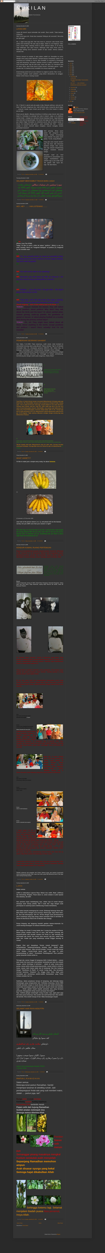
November (73, 87)
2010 (71, 72)
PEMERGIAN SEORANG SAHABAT (31, 341)
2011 (71, 71)
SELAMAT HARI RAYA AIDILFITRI (30, 1009)
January (73, 99)
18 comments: (40, 540)
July (72, 95)
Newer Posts (19, 1223)
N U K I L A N (30, 8)
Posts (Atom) (25, 1225)
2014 (71, 65)
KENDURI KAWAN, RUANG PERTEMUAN (33, 548)
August (72, 93)
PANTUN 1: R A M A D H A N (28, 1079)
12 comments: (41, 333)
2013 (71, 67)
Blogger (58, 1234)
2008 (71, 101)
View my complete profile (79, 112)
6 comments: (42, 1071)
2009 (71, 74)
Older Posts (60, 1223)
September (73, 91)
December (73, 76)
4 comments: (41, 199)
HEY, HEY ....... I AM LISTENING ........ (31, 206)
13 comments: (41, 174)
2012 (71, 69)
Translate (73, 123)
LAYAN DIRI (21, 29)
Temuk (76, 107)
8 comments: (40, 451)
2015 (71, 63)
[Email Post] (46, 174)
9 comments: (40, 1219)
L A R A (19, 886)
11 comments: (40, 879)
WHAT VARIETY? (23, 458)
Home (40, 1223)
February (73, 97)
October (72, 89)
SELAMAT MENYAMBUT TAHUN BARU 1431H (35, 181)
